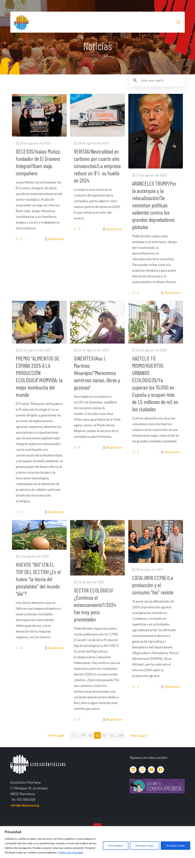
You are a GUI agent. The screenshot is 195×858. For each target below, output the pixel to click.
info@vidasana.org (25, 805)
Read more (56, 239)
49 (83, 735)
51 (97, 735)
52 (104, 735)
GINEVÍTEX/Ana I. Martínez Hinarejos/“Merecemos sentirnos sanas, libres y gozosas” (97, 373)
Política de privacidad (70, 852)
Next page (138, 735)
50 (90, 735)
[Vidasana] (21, 22)
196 (121, 735)
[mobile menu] (178, 22)
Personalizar (115, 845)
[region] (97, 842)
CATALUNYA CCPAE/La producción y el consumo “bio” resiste (152, 585)
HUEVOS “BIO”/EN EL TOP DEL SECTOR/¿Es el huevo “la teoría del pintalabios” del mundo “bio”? (38, 579)
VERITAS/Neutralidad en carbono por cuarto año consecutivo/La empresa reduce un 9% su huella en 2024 (97, 166)
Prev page (57, 735)
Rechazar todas (144, 845)
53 (111, 735)
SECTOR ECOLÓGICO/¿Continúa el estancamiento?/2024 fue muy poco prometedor (95, 605)
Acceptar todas (175, 845)
